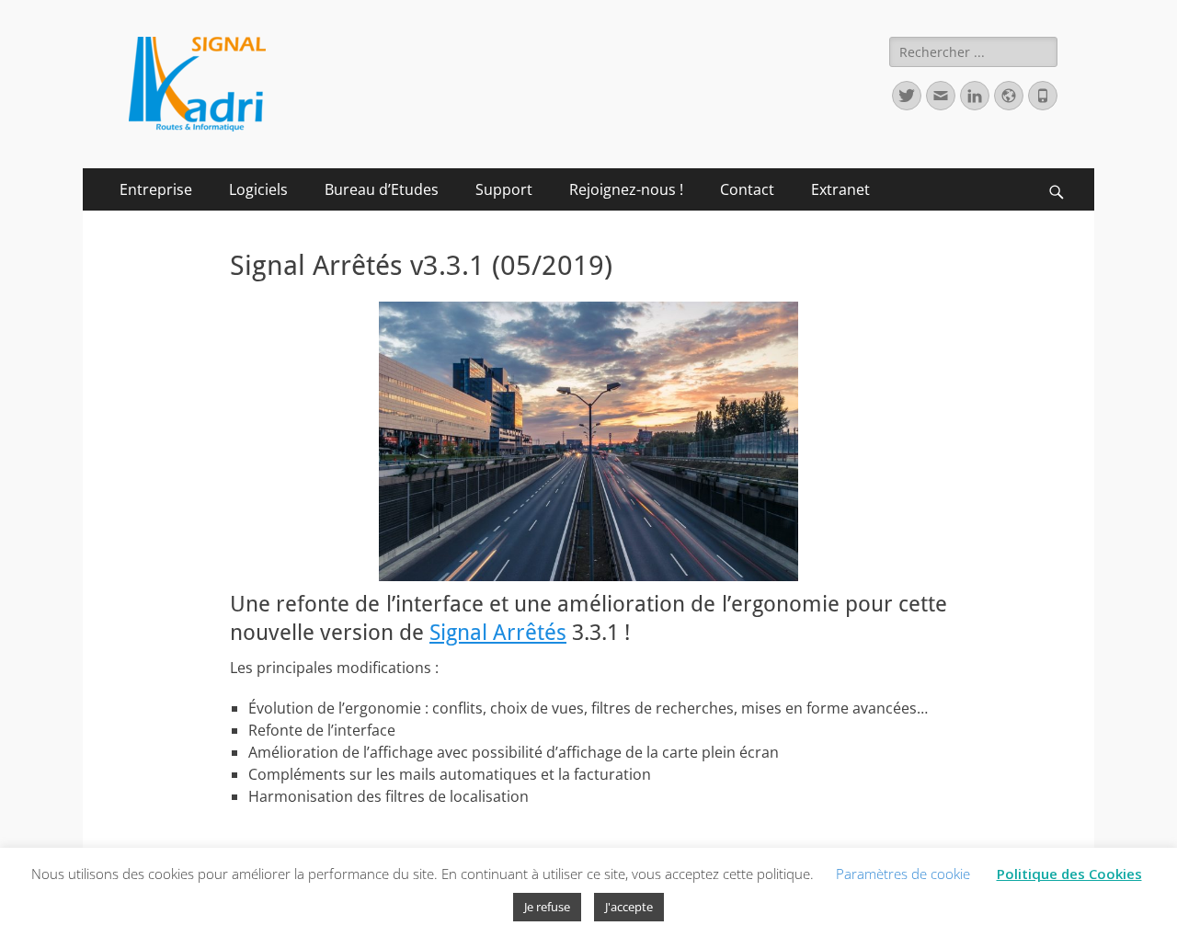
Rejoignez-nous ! (626, 189)
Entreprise (156, 189)
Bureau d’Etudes (382, 189)
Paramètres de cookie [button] (903, 873)
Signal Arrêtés (497, 633)
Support (503, 189)
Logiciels (258, 189)
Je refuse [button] (547, 906)
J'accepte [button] (629, 906)
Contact (747, 189)
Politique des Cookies (1069, 873)
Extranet (840, 189)
